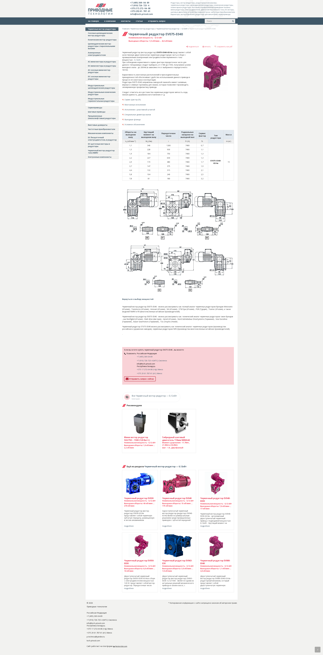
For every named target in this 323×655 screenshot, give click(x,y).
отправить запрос (156, 21)
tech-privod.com (93, 640)
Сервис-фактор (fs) (133, 99)
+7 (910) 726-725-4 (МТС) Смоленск (152, 360)
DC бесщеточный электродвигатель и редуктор (102, 138)
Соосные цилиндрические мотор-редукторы (100, 34)
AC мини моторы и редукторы (102, 62)
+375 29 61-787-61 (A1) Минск (149, 373)
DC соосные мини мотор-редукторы (99, 77)
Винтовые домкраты (97, 125)
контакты (125, 21)
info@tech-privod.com (141, 14)
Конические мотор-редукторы (102, 40)
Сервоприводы (95, 108)
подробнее (129, 526)
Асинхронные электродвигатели (97, 54)
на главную (93, 21)
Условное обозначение (135, 124)
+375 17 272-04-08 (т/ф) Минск (150, 369)
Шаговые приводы (96, 112)
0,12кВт (137, 60)
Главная (125, 29)
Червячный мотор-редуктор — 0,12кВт (172, 29)
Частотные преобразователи (101, 129)
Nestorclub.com (121, 646)
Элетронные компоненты (99, 157)
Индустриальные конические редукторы (101, 93)
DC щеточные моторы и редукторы (99, 145)
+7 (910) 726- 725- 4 (139, 5)
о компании (110, 21)
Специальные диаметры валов (138, 114)
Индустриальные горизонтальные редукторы (101, 99)
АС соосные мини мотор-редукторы (99, 71)
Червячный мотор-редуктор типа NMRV (101, 151)
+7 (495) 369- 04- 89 (139, 2)
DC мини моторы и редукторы (102, 66)
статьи (139, 21)
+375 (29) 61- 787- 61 (140, 11)
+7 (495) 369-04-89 (145, 356)
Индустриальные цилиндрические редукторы (101, 86)
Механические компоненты (100, 133)
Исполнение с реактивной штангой (140, 109)
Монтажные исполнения (135, 104)
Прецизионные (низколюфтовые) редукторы (102, 117)
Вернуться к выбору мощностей (137, 299)
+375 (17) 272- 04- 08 (140, 8)
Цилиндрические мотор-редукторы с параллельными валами (101, 46)
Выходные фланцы (133, 119)
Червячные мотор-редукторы (102, 29)
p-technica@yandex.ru (96, 636)
